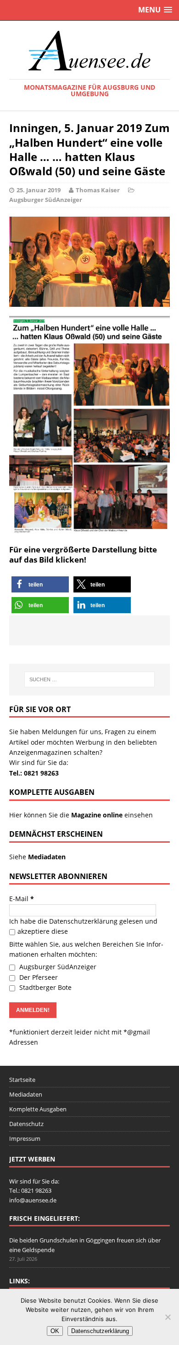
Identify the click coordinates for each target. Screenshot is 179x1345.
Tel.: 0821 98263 (34, 773)
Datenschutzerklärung (83, 921)
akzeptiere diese (42, 931)
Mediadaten (25, 1094)
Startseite (22, 1079)
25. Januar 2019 (39, 190)
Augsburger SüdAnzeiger (45, 199)
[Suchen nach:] (89, 679)
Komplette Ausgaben (38, 1109)
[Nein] (167, 1317)
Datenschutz (26, 1124)
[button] (40, 584)
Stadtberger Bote (44, 987)
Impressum (24, 1138)
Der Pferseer (37, 977)
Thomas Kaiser (98, 190)
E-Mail (21, 898)
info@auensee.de (32, 1200)
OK (54, 1331)
